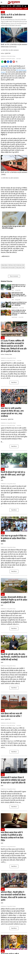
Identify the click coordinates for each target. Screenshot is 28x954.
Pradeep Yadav (8, 354)
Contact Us (3, 6)
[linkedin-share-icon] (11, 63)
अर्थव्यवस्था (18, 6)
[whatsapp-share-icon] (2, 63)
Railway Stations (4, 265)
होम (8, 6)
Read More (14, 382)
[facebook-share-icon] (8, 63)
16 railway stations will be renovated (8, 267)
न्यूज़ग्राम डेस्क (7, 53)
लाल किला (8, 849)
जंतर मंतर (14, 428)
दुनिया (14, 6)
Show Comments (14, 276)
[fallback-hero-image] (6, 287)
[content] (8, 66)
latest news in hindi (20, 265)
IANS (2, 480)
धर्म (22, 6)
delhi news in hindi (12, 265)
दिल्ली (2, 792)
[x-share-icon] (5, 63)
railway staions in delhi (20, 267)
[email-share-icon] (14, 63)
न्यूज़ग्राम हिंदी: (4, 66)
